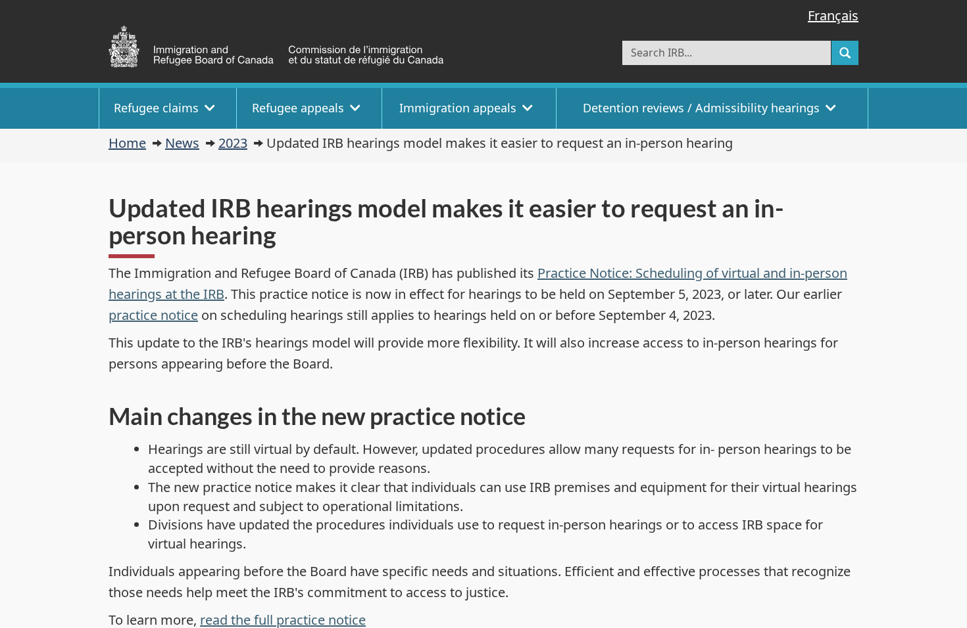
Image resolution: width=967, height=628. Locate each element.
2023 (232, 143)
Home (127, 143)
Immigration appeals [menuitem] (457, 108)
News (182, 143)
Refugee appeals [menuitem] (298, 108)
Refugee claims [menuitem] (156, 108)
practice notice (153, 315)
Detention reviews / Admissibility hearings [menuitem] (701, 108)
